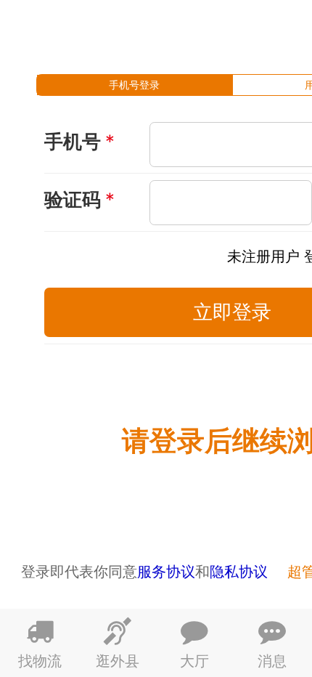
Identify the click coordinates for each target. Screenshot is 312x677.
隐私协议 (239, 571)
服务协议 (166, 571)
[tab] (134, 85)
